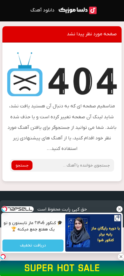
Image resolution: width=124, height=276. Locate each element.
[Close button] (119, 209)
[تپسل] (3, 257)
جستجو (22, 165)
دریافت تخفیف (33, 246)
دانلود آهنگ (42, 10)
